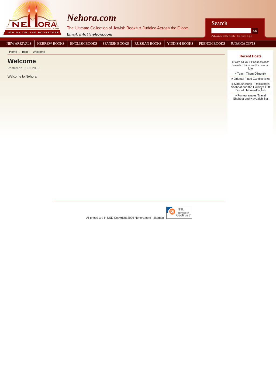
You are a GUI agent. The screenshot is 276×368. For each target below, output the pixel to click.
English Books (83, 44)
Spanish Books (116, 44)
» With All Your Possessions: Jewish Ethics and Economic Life (250, 65)
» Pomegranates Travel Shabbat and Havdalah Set (250, 97)
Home (13, 51)
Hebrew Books (50, 44)
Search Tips (244, 35)
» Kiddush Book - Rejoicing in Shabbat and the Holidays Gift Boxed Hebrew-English (250, 87)
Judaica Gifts (243, 44)
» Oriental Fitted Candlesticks (250, 78)
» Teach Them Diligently (250, 73)
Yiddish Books (180, 44)
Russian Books (147, 44)
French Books (212, 44)
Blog (25, 51)
